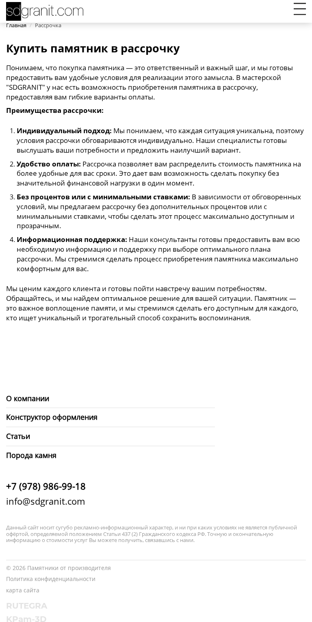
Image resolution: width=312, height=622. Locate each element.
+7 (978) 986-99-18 (46, 486)
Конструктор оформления (52, 417)
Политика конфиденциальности (50, 579)
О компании (27, 398)
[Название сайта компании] (44, 10)
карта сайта (22, 590)
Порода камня (31, 455)
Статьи (18, 436)
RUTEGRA (26, 606)
